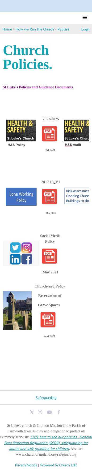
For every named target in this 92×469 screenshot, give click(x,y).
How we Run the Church (35, 29)
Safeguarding (46, 397)
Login (85, 29)
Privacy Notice (26, 465)
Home (7, 29)
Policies (63, 29)
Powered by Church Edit (58, 465)
